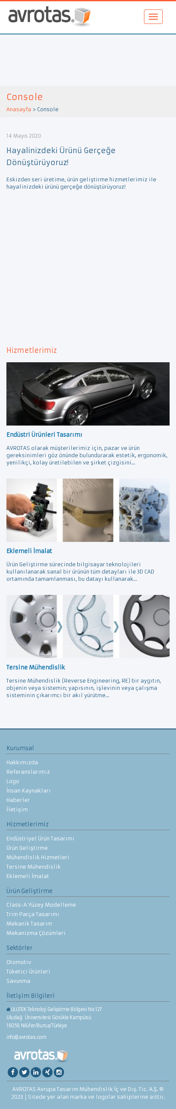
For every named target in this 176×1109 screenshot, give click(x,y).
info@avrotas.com (26, 1037)
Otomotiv (18, 962)
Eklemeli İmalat (27, 876)
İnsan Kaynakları (28, 790)
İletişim (17, 809)
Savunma (18, 981)
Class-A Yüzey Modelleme (41, 905)
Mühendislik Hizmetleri (38, 857)
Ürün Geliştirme (27, 848)
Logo (12, 781)
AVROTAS (49, 17)
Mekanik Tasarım (29, 923)
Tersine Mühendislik (33, 867)
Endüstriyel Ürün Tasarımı (40, 838)
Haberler (18, 800)
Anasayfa (18, 109)
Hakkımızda (22, 762)
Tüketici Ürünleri (28, 971)
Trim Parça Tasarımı (32, 914)
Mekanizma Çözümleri (36, 933)
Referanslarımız (28, 772)
